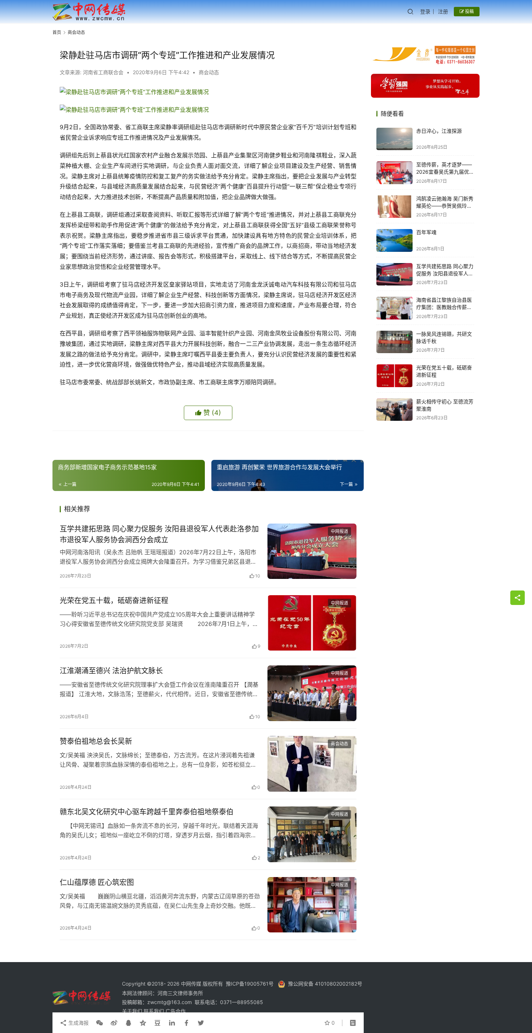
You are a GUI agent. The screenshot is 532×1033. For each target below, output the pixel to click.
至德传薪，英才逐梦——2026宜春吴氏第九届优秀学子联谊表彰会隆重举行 (445, 172)
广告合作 (175, 1011)
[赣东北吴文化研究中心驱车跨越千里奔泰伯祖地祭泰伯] (311, 834)
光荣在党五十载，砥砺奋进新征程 (114, 600)
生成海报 (78, 1023)
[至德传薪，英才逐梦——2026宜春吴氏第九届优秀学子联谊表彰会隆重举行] (394, 172)
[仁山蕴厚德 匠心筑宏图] (311, 905)
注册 (443, 11)
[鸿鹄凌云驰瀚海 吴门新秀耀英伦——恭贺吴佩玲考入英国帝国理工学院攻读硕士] (394, 206)
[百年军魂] (394, 240)
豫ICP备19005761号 (250, 984)
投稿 (469, 11)
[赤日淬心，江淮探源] (394, 139)
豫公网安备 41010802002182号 (325, 984)
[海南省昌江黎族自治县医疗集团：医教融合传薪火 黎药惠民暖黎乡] (394, 308)
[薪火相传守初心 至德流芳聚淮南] (394, 409)
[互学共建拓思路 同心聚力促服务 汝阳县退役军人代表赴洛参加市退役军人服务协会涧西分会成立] (311, 551)
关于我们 (133, 1011)
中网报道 (339, 531)
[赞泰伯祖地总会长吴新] (311, 764)
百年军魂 (426, 232)
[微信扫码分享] (99, 1022)
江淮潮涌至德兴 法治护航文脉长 (111, 670)
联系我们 (154, 1011)
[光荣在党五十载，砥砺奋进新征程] (311, 623)
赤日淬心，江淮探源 (439, 131)
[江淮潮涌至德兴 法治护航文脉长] (311, 693)
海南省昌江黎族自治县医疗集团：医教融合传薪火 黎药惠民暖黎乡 (444, 307)
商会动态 (209, 72)
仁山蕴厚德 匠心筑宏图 (97, 882)
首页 (56, 32)
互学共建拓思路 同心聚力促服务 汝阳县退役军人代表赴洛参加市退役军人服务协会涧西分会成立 (159, 534)
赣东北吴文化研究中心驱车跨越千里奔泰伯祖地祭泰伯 (146, 812)
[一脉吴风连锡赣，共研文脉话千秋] (394, 342)
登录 (425, 11)
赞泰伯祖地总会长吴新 (96, 741)
